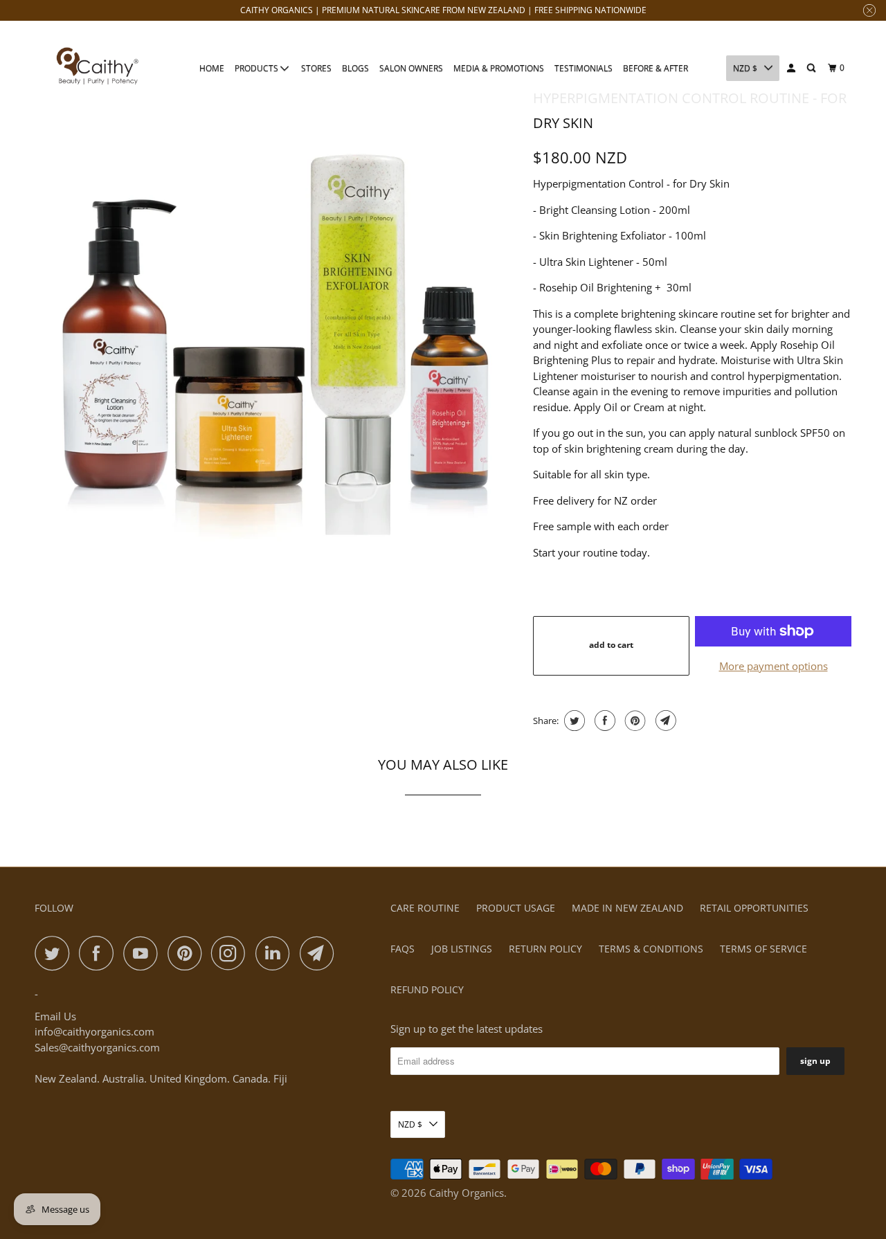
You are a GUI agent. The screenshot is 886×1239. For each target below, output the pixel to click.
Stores (316, 68)
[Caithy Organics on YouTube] (144, 953)
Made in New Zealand (627, 907)
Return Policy (545, 948)
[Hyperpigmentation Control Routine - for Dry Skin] (277, 322)
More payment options (773, 666)
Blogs (355, 68)
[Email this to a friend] (664, 720)
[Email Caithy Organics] (320, 953)
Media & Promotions (498, 68)
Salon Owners (411, 68)
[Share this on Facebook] (603, 720)
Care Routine (425, 907)
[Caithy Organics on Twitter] (55, 953)
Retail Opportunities (754, 907)
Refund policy (427, 989)
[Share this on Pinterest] (634, 720)
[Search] (812, 68)
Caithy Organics (466, 1193)
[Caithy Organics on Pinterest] (188, 953)
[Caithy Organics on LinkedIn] (276, 953)
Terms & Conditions (651, 948)
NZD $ (745, 68)
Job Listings (461, 948)
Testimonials (583, 68)
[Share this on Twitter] (573, 720)
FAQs (402, 948)
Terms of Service (763, 948)
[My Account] (791, 68)
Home (211, 68)
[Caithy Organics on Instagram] (232, 953)
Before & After (655, 68)
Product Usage (515, 907)
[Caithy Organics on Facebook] (99, 953)
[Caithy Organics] (97, 67)
